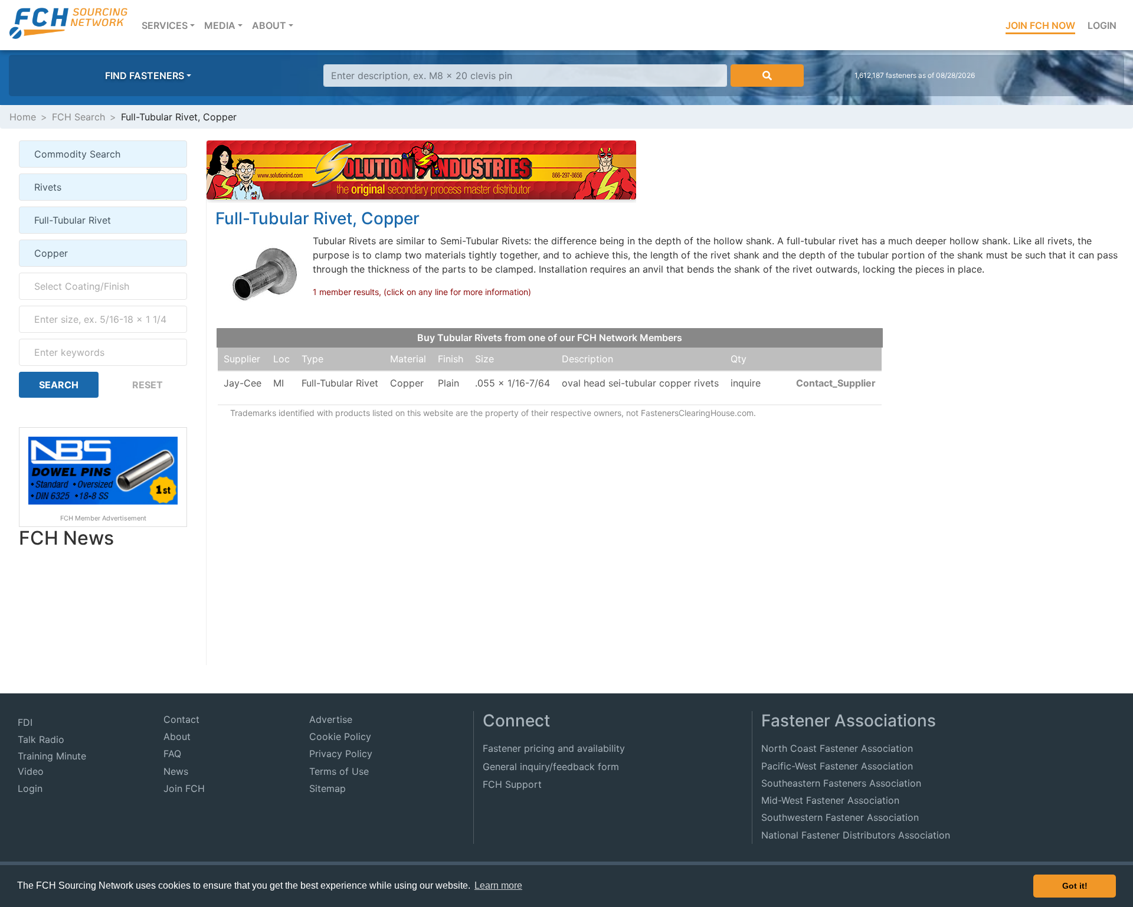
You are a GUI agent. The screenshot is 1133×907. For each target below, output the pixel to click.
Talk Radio (41, 739)
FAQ (172, 753)
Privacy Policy (340, 753)
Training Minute (52, 756)
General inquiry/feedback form (551, 766)
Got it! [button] (1075, 885)
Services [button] (170, 25)
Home (22, 117)
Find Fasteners (144, 75)
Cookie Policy (340, 736)
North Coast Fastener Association (837, 748)
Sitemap (327, 788)
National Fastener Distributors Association (855, 835)
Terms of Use (339, 771)
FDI (25, 722)
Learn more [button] (498, 885)
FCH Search (78, 117)
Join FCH (184, 788)
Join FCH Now (1040, 25)
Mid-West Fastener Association (830, 800)
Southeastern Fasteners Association (841, 783)
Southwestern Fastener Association (840, 817)
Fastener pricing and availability (554, 748)
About (177, 736)
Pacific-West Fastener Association (837, 766)
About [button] (269, 25)
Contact (181, 719)
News (175, 771)
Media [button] (219, 25)
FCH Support (512, 784)
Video (31, 771)
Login (1102, 25)
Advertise (330, 719)
